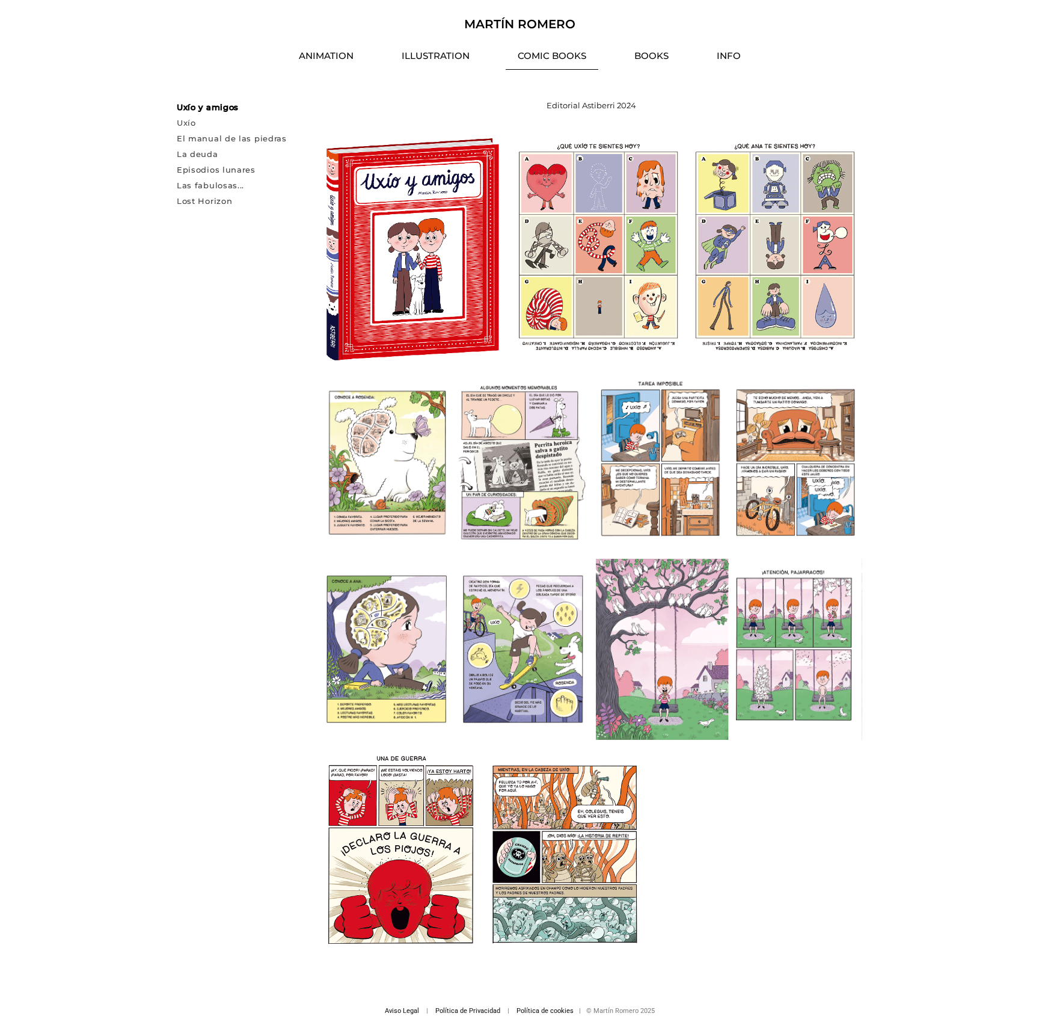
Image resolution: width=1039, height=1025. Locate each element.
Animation (326, 55)
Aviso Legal (402, 1011)
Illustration (436, 55)
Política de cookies (545, 1011)
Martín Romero (519, 24)
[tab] (245, 107)
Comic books (552, 55)
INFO (729, 55)
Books (651, 55)
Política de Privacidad (467, 1011)
